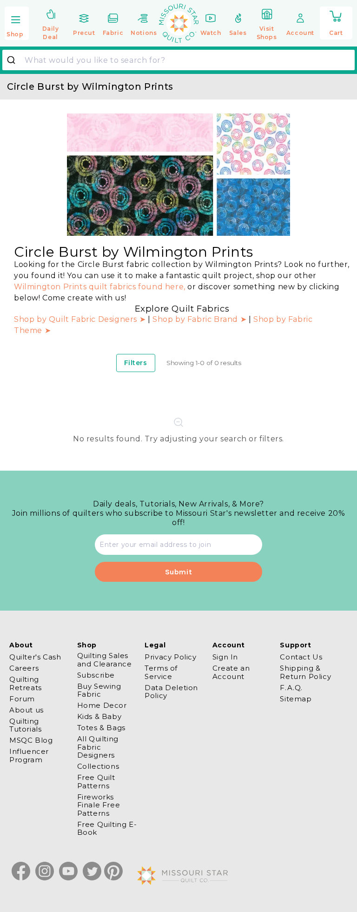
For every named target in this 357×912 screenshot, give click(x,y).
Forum (22, 698)
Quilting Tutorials (25, 725)
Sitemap (295, 698)
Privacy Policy (170, 657)
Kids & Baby (99, 716)
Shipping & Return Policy (305, 672)
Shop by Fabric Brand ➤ (199, 319)
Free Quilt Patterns (96, 781)
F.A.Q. (291, 687)
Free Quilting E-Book (107, 828)
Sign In (225, 657)
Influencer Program (29, 755)
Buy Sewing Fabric (99, 690)
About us (26, 710)
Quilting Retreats (25, 683)
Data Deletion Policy (171, 691)
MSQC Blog (31, 740)
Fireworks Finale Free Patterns (98, 805)
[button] (17, 24)
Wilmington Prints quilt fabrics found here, (99, 286)
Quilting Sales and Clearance (104, 660)
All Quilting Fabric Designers (98, 746)
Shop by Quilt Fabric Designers (76, 319)
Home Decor (102, 705)
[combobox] (178, 60)
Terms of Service (161, 672)
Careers (24, 668)
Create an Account (231, 672)
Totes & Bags (101, 727)
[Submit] (15, 60)
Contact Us (301, 657)
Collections (98, 766)
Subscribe (96, 675)
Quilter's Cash (35, 657)
